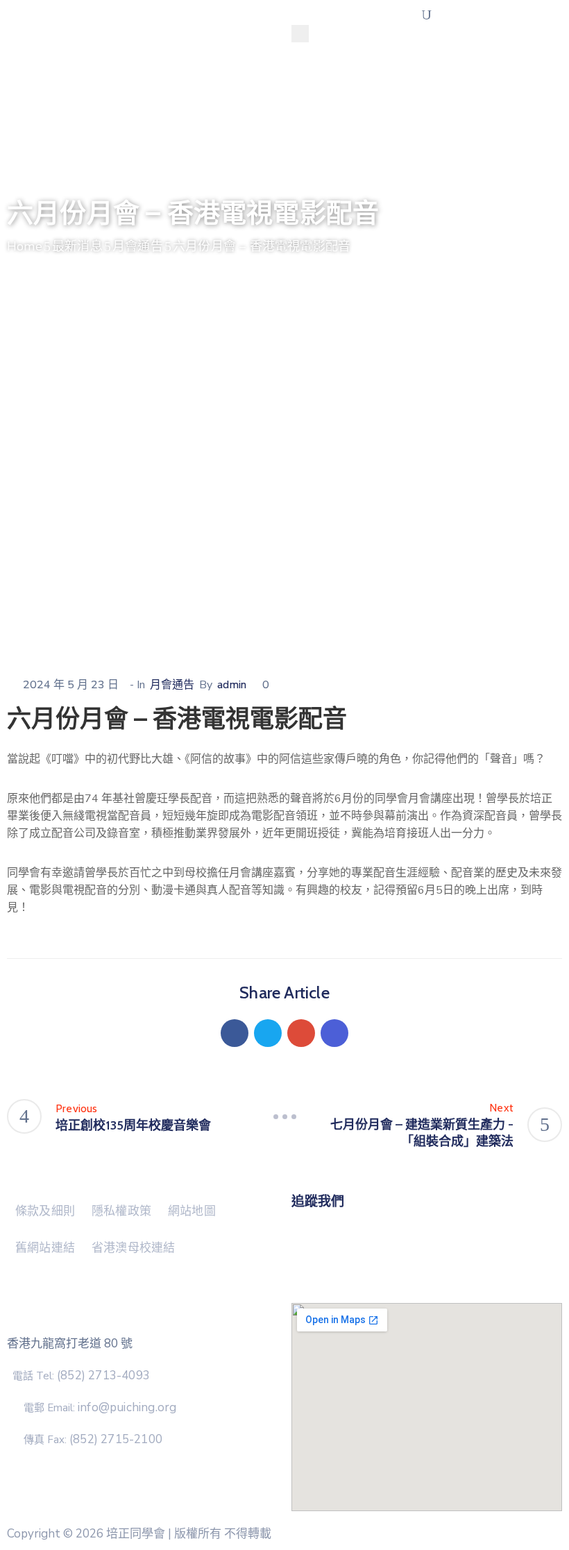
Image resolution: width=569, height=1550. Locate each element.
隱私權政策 (121, 1211)
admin (231, 684)
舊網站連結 (45, 1247)
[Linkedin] (334, 1033)
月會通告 (137, 246)
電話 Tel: (81, 1376)
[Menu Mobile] (300, 33)
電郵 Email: (100, 1408)
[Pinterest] (301, 1033)
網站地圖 (192, 1211)
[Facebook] (234, 1033)
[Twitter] (268, 1033)
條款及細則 (45, 1211)
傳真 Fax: (93, 1440)
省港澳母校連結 (133, 1247)
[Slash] (284, 1116)
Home (24, 246)
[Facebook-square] (426, 1218)
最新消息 (77, 246)
